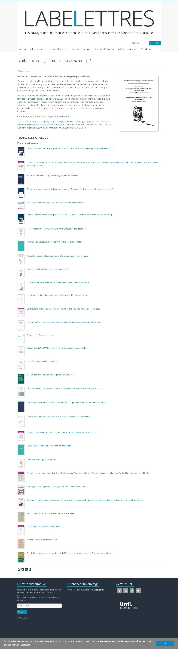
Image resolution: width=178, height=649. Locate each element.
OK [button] (165, 643)
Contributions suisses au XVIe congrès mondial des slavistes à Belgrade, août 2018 (63, 309)
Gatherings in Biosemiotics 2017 (41, 335)
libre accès (64, 116)
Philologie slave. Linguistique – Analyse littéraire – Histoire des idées (57, 486)
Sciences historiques (81, 49)
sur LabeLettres (97, 590)
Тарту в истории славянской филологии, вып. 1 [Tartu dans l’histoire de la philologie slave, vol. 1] (69, 215)
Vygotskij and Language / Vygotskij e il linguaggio (49, 446)
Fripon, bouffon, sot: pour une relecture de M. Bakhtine (50, 513)
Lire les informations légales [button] (17, 645)
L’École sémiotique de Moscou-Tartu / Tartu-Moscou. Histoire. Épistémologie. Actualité (64, 388)
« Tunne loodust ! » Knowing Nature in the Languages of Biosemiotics (57, 229)
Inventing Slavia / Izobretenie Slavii (42, 540)
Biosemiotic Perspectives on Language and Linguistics (51, 375)
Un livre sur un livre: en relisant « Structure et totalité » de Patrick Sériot (58, 282)
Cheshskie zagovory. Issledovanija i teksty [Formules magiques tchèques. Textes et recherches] (69, 553)
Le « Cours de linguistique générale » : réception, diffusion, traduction (57, 295)
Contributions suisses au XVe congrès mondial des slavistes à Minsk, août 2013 (61, 432)
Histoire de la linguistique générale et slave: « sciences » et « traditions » (59, 417)
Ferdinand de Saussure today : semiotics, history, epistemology (54, 242)
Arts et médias (37, 49)
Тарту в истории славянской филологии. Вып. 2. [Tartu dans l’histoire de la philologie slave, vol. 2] (70, 189)
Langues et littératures (58, 49)
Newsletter (146, 49)
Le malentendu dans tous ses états (42, 361)
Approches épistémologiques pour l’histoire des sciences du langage (57, 256)
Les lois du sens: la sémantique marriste (44, 526)
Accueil (22, 49)
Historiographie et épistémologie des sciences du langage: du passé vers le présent (64, 322)
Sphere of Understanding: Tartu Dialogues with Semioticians (53, 175)
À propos (132, 49)
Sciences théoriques (104, 49)
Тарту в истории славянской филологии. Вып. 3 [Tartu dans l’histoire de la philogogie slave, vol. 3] (70, 148)
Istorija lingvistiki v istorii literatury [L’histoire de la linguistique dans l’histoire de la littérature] (66, 403)
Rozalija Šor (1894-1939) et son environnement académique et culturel (57, 348)
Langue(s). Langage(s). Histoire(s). (41, 460)
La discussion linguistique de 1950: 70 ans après (48, 269)
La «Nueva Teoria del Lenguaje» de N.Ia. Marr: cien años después (55, 203)
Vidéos (121, 49)
